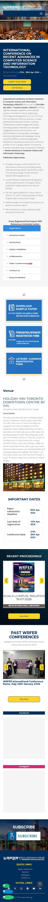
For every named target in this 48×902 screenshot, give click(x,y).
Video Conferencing (18, 263)
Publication (25, 875)
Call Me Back (17, 88)
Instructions (15, 242)
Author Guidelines (17, 249)
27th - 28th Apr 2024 (29, 72)
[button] (42, 581)
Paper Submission (25, 869)
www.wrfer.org (27, 897)
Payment (25, 872)
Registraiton (15, 228)
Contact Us (14, 270)
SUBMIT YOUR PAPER (17, 82)
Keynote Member (17, 277)
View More (24, 616)
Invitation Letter (17, 235)
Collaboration (15, 256)
